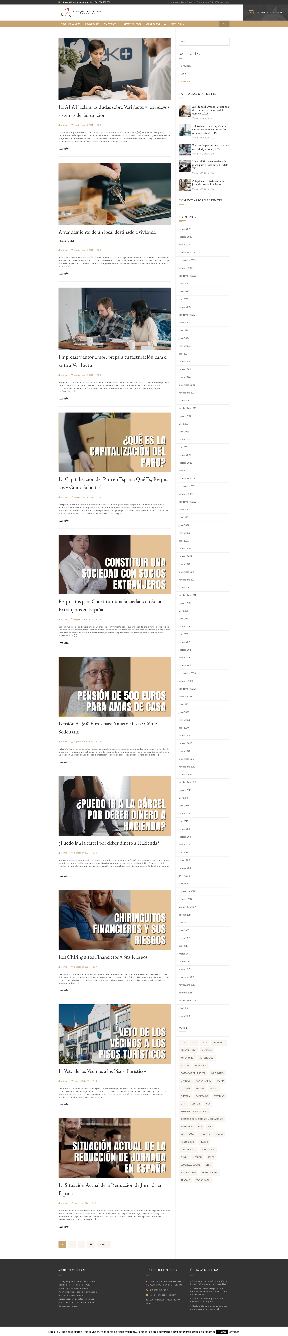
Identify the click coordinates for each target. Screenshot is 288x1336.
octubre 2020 (186, 681)
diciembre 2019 (186, 758)
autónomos (206, 1057)
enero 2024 (185, 377)
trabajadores (210, 1172)
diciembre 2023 (187, 384)
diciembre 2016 (186, 977)
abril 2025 (184, 299)
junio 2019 (184, 805)
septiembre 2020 (187, 688)
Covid (220, 1080)
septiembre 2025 (187, 275)
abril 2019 (183, 821)
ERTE (183, 1103)
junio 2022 (184, 525)
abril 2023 (184, 447)
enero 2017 (184, 969)
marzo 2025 (185, 307)
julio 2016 (183, 1008)
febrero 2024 (185, 369)
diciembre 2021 (186, 571)
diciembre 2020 (187, 665)
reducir (198, 1157)
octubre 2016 (185, 992)
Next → (104, 1244)
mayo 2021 (184, 626)
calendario (217, 1073)
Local (183, 73)
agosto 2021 (185, 603)
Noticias (185, 81)
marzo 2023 (185, 455)
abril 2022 (184, 540)
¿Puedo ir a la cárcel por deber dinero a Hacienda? (108, 842)
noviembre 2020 (187, 673)
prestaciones (188, 1149)
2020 (193, 1042)
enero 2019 (184, 844)
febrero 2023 (185, 462)
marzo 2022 (185, 548)
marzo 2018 (184, 860)
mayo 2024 (185, 345)
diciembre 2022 (187, 478)
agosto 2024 (185, 322)
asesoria (207, 1050)
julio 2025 (183, 283)
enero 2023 (184, 470)
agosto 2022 (185, 509)
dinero (214, 1088)
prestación (208, 1149)
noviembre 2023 (187, 392)
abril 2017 (183, 945)
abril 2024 (184, 353)
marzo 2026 (185, 229)
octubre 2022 (186, 494)
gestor (196, 1103)
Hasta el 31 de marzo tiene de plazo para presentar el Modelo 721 (210, 164)
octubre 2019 (185, 774)
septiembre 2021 (187, 595)
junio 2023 (184, 431)
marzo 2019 (184, 829)
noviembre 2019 (187, 766)
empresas (219, 1096)
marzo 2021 (184, 642)
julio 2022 (183, 517)
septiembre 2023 (187, 408)
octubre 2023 (186, 400)
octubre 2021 (185, 587)
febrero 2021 (185, 649)
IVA (209, 1126)
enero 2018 (184, 875)
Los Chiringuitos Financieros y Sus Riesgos (102, 956)
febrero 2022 (185, 556)
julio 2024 (184, 330)
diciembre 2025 (187, 252)
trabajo (185, 1180)
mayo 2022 (184, 532)
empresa (185, 1096)
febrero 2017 (185, 961)
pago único (187, 1141)
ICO (208, 1103)
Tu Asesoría (92, 23)
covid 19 (185, 1088)
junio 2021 (184, 618)
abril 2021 (183, 634)
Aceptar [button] (222, 1331)
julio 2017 (183, 922)
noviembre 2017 (187, 891)
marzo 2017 (184, 953)
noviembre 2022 (187, 486)
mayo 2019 (184, 813)
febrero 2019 (185, 836)
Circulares (186, 65)
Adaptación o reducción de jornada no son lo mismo (208, 182)
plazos (204, 1141)
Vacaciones (202, 1180)
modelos (205, 1134)
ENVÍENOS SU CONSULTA (270, 12)
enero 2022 (184, 564)
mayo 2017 (184, 938)
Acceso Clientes (156, 23)
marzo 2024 (185, 361)
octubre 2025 (186, 268)
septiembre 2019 (187, 782)
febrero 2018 (185, 868)
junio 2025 (184, 291)
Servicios (110, 23)
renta (211, 1157)
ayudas (185, 1065)
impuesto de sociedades (194, 1111)
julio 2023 (183, 423)
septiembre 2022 (187, 501)
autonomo (187, 1057)
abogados (219, 1042)
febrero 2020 (185, 743)
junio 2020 (184, 712)
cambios (185, 1080)
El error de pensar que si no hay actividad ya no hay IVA (210, 147)
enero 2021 (184, 657)
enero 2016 (184, 1016)
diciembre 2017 (186, 883)
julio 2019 (183, 797)
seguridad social (190, 1164)
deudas (200, 1088)
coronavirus (203, 1080)
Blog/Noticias (132, 23)
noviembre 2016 (187, 984)
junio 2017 (184, 930)
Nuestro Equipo (70, 23)
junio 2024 (184, 338)
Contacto (177, 23)
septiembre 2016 (187, 1000)
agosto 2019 (185, 790)
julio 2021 (183, 610)
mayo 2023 (184, 439)
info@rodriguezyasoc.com (163, 1294)
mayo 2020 (184, 719)
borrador (200, 1065)
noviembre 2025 (187, 260)
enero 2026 (184, 244)
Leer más (63, 148)
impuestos (186, 1126)
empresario (202, 1096)
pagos (219, 1134)
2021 (204, 1042)
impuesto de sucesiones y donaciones (202, 1119)
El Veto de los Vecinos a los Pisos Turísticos (102, 1071)
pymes (184, 1157)
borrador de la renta (193, 1073)
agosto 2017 (185, 914)
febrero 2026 (185, 236)
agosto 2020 (185, 696)
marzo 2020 (185, 735)
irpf (200, 1126)
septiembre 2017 (187, 907)
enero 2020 (184, 751)
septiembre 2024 (188, 314)
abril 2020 (184, 727)
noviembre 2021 (187, 579)
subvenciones (188, 1172)
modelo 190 (187, 1134)
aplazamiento (188, 1050)
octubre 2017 (185, 899)
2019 (183, 1042)
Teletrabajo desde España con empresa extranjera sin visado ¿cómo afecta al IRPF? (209, 129)
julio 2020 (183, 704)
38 (91, 1244)
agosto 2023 (185, 416)
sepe (208, 1164)
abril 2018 (183, 852)
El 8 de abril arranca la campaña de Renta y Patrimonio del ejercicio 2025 (210, 110)
